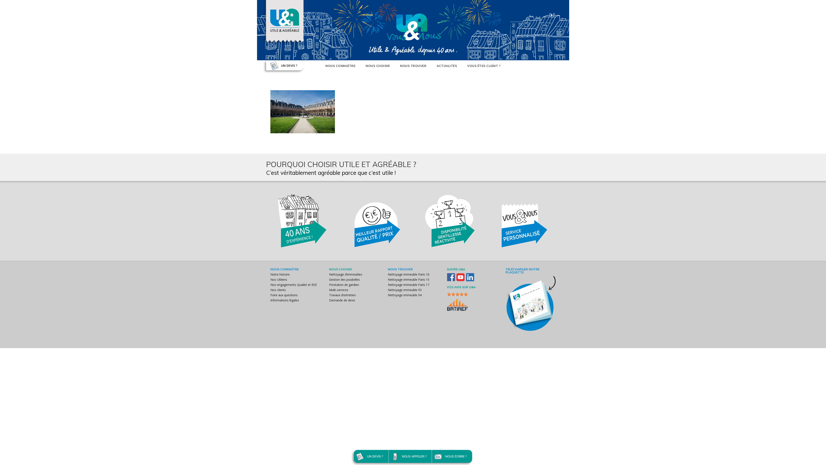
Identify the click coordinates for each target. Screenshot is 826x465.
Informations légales (284, 300)
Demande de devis (342, 300)
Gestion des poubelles (344, 279)
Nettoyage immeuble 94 (405, 295)
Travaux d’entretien (342, 295)
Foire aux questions (284, 295)
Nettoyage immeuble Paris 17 (408, 285)
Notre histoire (280, 274)
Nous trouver (413, 66)
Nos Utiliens (278, 279)
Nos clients (278, 290)
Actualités (447, 66)
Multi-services (338, 290)
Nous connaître (340, 66)
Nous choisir (378, 66)
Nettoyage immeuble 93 (405, 290)
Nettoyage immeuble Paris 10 (408, 274)
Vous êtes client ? (484, 66)
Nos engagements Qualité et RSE (293, 285)
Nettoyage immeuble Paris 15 (408, 279)
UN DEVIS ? (289, 66)
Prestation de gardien (344, 285)
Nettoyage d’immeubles (345, 274)
